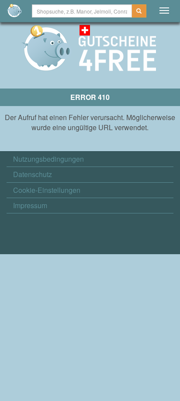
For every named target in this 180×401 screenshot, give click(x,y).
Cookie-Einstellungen (46, 190)
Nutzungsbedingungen (48, 159)
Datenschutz (32, 174)
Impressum (30, 205)
